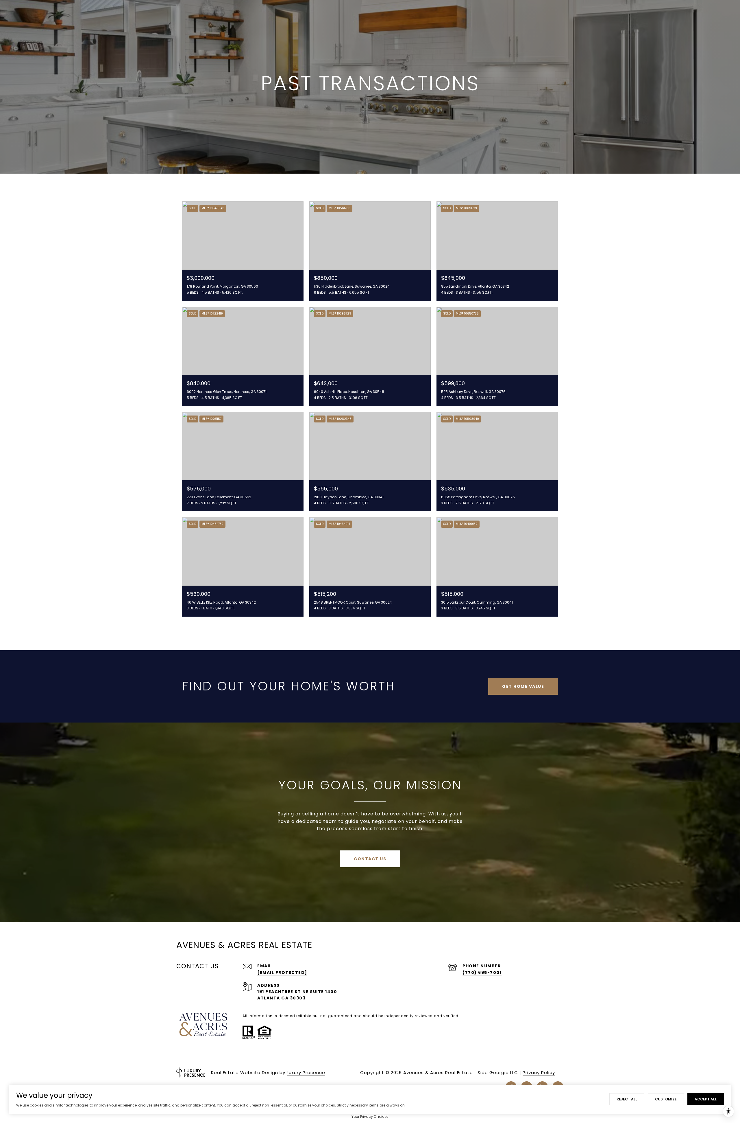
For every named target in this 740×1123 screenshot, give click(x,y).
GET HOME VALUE (523, 686)
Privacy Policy (539, 1072)
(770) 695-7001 (482, 972)
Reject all (627, 1099)
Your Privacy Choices (370, 1116)
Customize (666, 1099)
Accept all (706, 1099)
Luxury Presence (306, 1072)
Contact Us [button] (370, 859)
